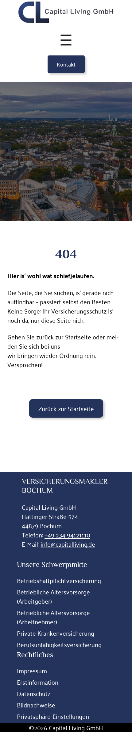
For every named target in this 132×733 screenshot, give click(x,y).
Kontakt (66, 64)
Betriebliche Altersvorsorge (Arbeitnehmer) (53, 617)
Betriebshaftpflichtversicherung (59, 580)
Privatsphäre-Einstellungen (53, 716)
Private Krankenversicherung (55, 632)
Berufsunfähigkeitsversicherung (59, 644)
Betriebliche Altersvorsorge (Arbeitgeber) (53, 596)
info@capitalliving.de (68, 543)
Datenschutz (33, 693)
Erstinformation (37, 681)
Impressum (32, 670)
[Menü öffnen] (66, 40)
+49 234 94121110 (67, 534)
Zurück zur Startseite (66, 408)
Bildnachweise (36, 704)
